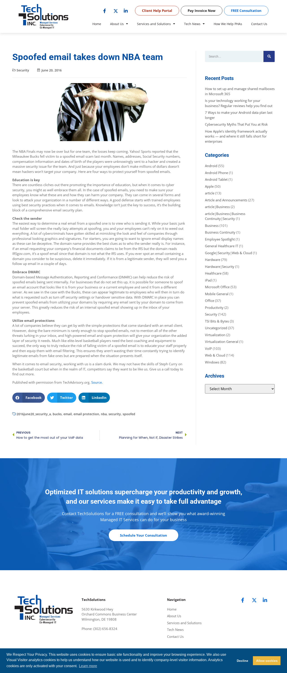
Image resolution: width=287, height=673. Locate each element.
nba (104, 414)
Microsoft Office (217, 287)
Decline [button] (242, 660)
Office (209, 300)
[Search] (269, 56)
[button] (28, 398)
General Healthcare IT (221, 246)
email (67, 414)
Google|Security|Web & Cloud (228, 253)
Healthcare (213, 273)
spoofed (129, 414)
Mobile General (216, 294)
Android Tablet (216, 179)
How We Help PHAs (228, 24)
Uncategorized (216, 328)
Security (23, 70)
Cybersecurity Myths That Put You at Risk (236, 124)
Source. (97, 382)
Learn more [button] (88, 666)
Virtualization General (221, 341)
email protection (86, 414)
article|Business (217, 206)
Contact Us (259, 24)
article (209, 193)
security (115, 414)
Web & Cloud (215, 355)
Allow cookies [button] (267, 660)
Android (211, 165)
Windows (212, 362)
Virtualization (215, 335)
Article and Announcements (226, 200)
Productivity (214, 307)
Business (212, 225)
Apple (209, 186)
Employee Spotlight (220, 239)
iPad (208, 280)
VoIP (208, 348)
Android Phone (216, 172)
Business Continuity (220, 232)
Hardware (212, 259)
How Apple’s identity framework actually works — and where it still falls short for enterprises (236, 136)
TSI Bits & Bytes (217, 321)
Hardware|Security (219, 266)
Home (96, 24)
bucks (57, 414)
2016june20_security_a (34, 414)
